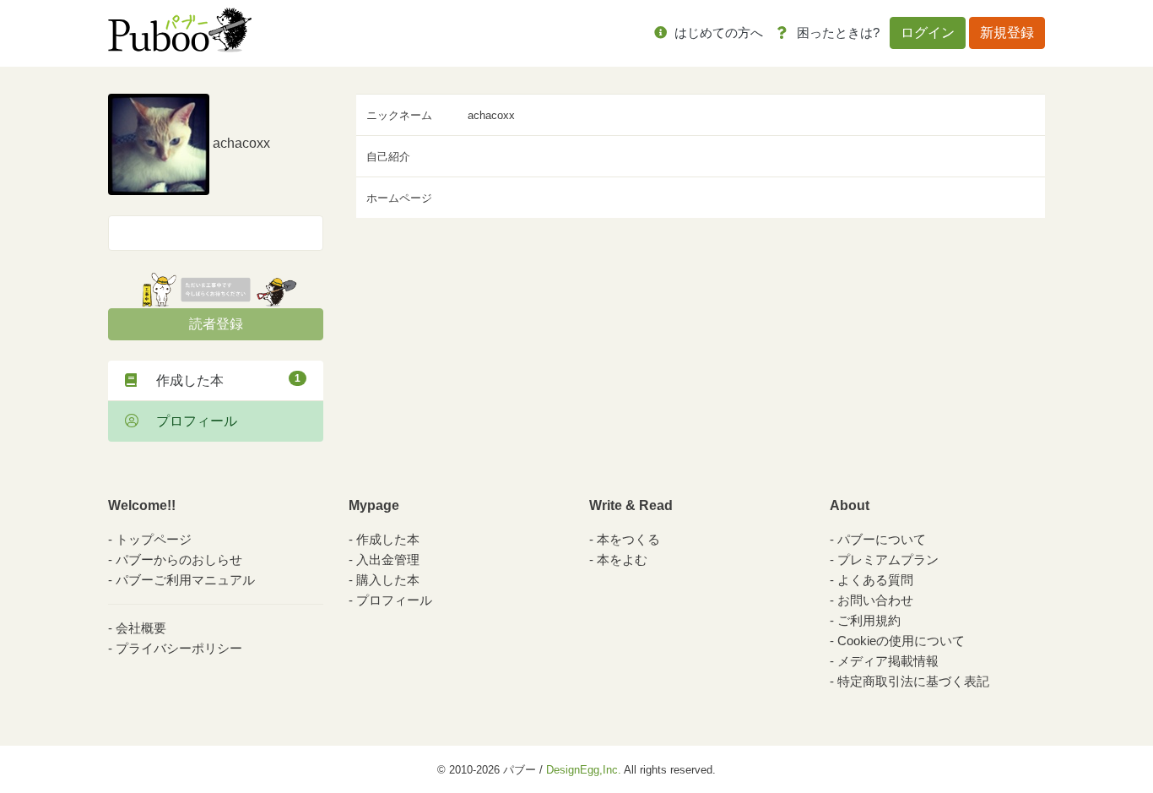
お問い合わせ (875, 600)
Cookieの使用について (901, 640)
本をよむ (622, 559)
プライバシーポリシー (179, 648)
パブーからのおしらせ (179, 559)
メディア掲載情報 (888, 661)
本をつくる (628, 539)
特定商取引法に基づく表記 (913, 681)
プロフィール (190, 421)
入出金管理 (388, 559)
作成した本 (221, 380)
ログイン (928, 32)
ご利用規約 (869, 620)
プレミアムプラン (888, 559)
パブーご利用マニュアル (185, 580)
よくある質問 (875, 580)
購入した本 (388, 580)
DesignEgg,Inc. (583, 769)
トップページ (154, 539)
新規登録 (1007, 32)
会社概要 (141, 628)
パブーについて (881, 539)
